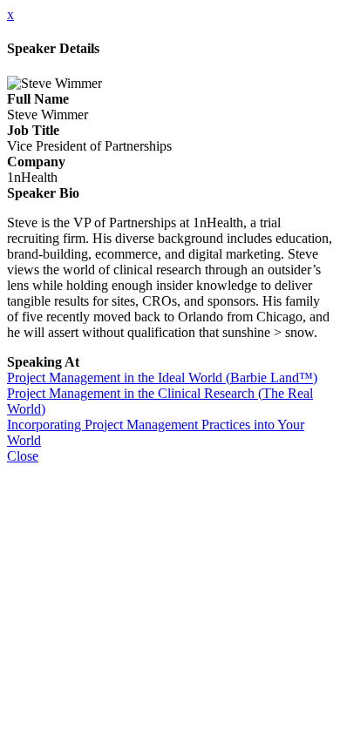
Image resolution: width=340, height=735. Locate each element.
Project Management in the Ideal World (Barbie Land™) (162, 377)
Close (22, 455)
